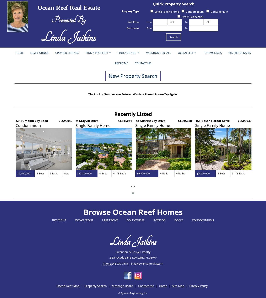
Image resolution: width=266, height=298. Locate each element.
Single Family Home (167, 11)
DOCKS (178, 220)
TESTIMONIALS (212, 53)
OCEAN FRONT (84, 220)
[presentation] (131, 186)
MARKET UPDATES (240, 53)
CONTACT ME (143, 63)
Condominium (195, 11)
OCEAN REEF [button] (186, 53)
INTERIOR (159, 220)
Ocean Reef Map (68, 286)
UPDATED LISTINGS (67, 53)
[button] (133, 193)
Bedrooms (133, 28)
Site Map (178, 286)
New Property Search (133, 75)
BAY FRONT (59, 220)
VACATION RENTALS (158, 53)
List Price (133, 22)
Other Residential (192, 17)
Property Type (130, 11)
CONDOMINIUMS (203, 220)
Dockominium (219, 11)
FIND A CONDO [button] (127, 53)
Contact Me (146, 286)
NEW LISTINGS (39, 53)
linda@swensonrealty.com (147, 263)
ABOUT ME (121, 63)
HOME (19, 53)
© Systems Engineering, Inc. (133, 293)
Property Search (96, 286)
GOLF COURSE (135, 220)
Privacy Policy (198, 286)
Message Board (122, 286)
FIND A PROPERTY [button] (97, 53)
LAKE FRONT (110, 220)
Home (163, 286)
